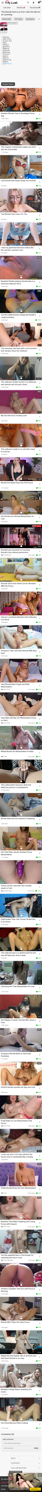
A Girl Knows (7, 555)
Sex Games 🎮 (35, 7)
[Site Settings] (39, 2)
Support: (15, 1463)
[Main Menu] (2, 2)
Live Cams (7, 7)
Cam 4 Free (6, 689)
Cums (5, 756)
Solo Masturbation (32, 19)
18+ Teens (18, 19)
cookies (3, 1482)
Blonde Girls (6, 19)
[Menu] (33, 2)
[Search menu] (28, 2)
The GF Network (8, 1260)
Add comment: (8, 1439)
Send (36, 1448)
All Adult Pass (7, 891)
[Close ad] (40, 1475)
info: (13, 1458)
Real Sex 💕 (21, 7)
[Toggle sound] (10, 1475)
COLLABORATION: (19, 1468)
